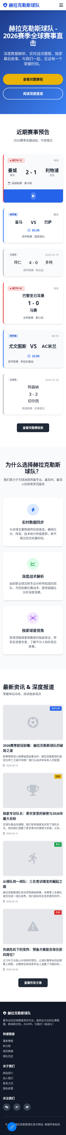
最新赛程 (8, 1041)
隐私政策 (8, 1088)
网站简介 (8, 1073)
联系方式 (8, 1083)
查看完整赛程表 (33, 428)
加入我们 (8, 1078)
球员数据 (8, 1051)
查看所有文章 (33, 983)
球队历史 (8, 1056)
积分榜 (7, 1046)
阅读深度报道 (33, 93)
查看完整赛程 (33, 79)
